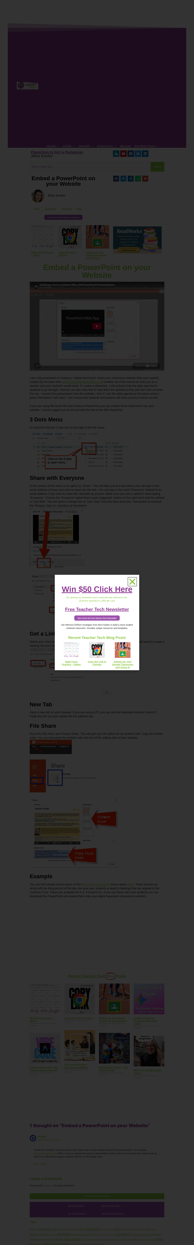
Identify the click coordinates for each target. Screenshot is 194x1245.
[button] (132, 581)
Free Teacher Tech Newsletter (97, 609)
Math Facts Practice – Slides (71, 663)
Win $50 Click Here (97, 589)
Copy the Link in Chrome (97, 663)
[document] (97, 622)
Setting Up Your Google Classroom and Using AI (122, 664)
